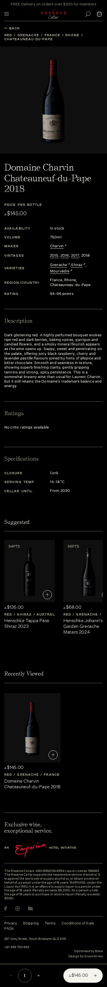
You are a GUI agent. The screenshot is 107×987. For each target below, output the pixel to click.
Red (8, 35)
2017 (75, 255)
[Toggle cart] (99, 14)
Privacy (10, 923)
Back (14, 28)
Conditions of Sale (78, 923)
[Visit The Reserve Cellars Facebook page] (5, 908)
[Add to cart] (47, 594)
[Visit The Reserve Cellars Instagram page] (17, 908)
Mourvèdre (59, 271)
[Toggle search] (88, 14)
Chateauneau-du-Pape (28, 39)
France (52, 35)
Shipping (31, 923)
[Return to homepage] (53, 14)
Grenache (28, 35)
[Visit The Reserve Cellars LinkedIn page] (30, 908)
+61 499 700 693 (16, 947)
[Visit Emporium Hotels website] (50, 850)
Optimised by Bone (88, 951)
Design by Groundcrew (85, 956)
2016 (64, 255)
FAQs (9, 928)
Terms (50, 923)
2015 (54, 255)
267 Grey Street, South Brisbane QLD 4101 (35, 939)
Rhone (72, 35)
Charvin (57, 246)
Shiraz (76, 265)
